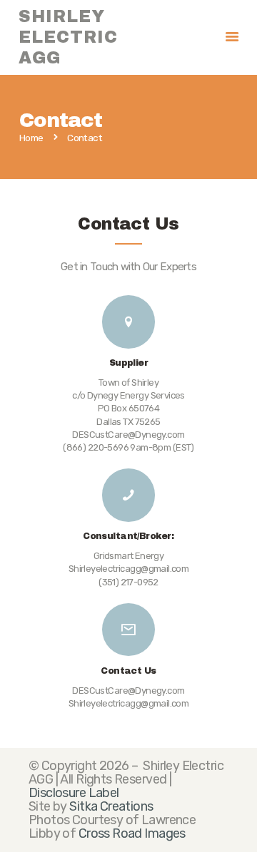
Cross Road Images (132, 833)
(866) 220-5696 (95, 447)
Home (31, 138)
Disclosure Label (74, 793)
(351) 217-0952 (128, 582)
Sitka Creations (111, 806)
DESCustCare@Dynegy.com (128, 690)
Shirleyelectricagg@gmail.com (129, 703)
